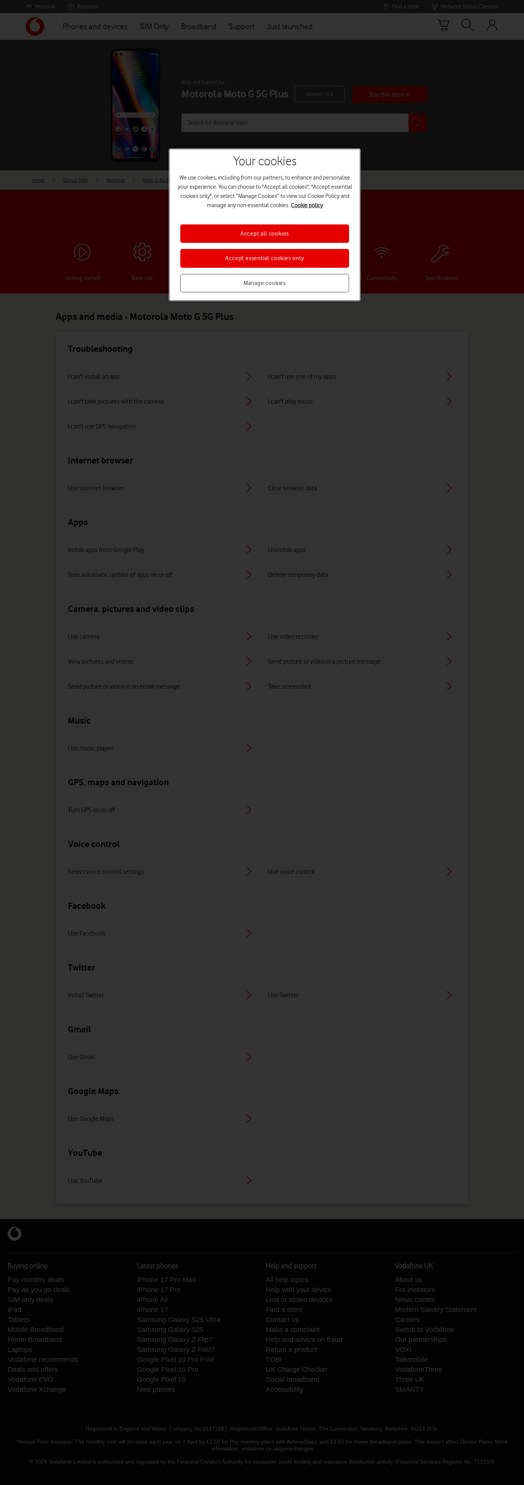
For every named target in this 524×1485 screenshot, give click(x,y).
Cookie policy (307, 205)
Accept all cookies (265, 233)
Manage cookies (265, 283)
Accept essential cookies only (264, 258)
